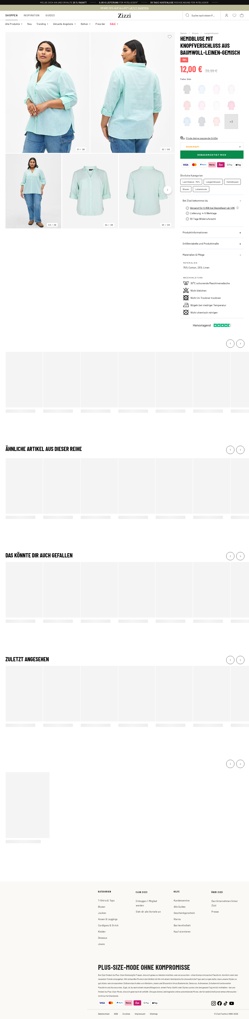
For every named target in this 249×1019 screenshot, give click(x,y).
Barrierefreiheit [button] (182, 925)
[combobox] (201, 15)
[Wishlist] (170, 37)
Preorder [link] (100, 23)
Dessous (102, 937)
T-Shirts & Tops (106, 900)
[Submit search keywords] (187, 15)
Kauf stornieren (182, 931)
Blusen (195, 33)
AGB (116, 1013)
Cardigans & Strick (108, 925)
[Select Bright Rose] (231, 105)
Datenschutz (103, 1013)
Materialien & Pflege (193, 254)
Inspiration (32, 15)
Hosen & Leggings (107, 919)
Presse (215, 911)
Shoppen (11, 15)
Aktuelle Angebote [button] (63, 23)
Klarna (177, 919)
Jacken (102, 912)
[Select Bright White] (216, 105)
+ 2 (231, 121)
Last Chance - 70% (191, 181)
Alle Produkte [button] (12, 23)
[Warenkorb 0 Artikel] (241, 15)
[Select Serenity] (202, 89)
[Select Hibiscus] (187, 105)
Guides (50, 15)
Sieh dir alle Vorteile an (148, 911)
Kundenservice (182, 900)
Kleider (102, 931)
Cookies (126, 1013)
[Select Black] (187, 89)
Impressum (140, 1013)
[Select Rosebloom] (202, 105)
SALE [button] (113, 23)
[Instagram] (213, 1003)
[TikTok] (225, 1003)
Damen (183, 33)
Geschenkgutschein (184, 912)
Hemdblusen (232, 181)
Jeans (101, 943)
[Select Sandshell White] (231, 89)
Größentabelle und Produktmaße (201, 243)
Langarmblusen (211, 33)
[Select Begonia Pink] (216, 89)
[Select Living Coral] (216, 121)
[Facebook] (219, 1003)
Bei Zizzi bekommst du (195, 200)
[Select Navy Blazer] (202, 121)
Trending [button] (41, 23)
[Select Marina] (187, 121)
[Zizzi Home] (124, 15)
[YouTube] (231, 1003)
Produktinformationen (195, 232)
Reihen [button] (84, 23)
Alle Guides (180, 906)
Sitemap (154, 1013)
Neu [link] (29, 23)
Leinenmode (201, 189)
